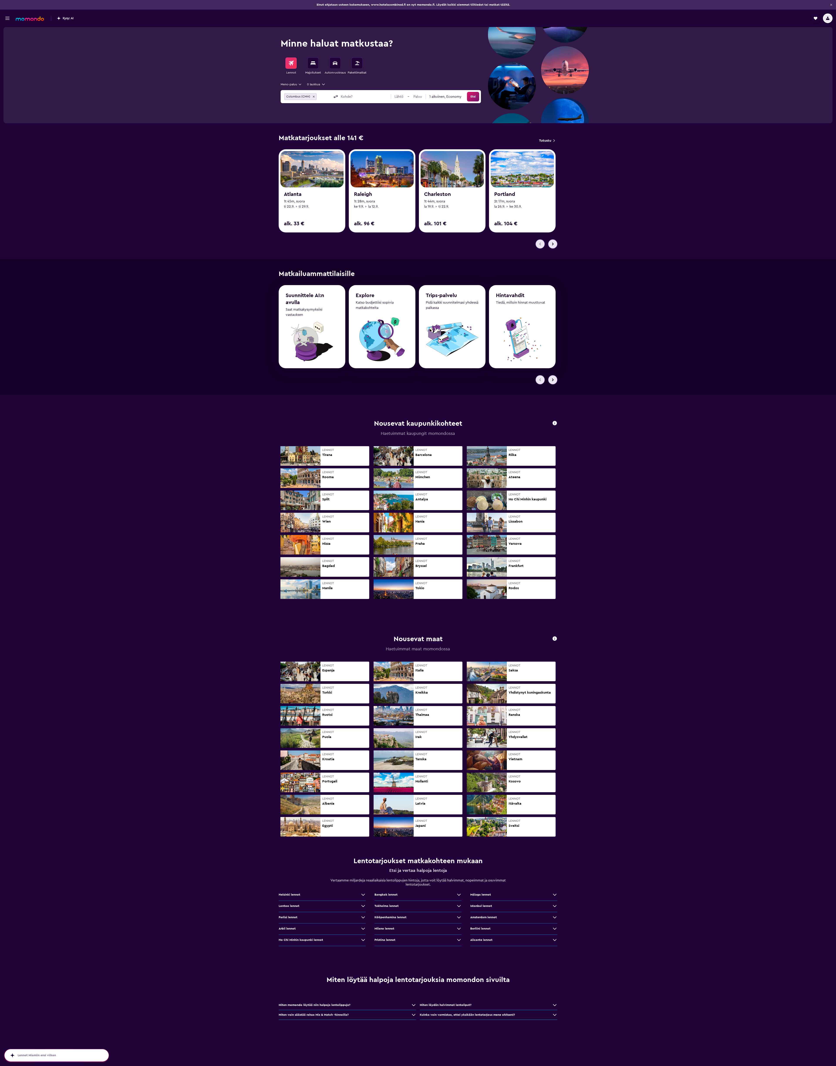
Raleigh (363, 194)
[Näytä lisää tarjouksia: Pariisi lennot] (363, 917)
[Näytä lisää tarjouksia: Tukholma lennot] (459, 906)
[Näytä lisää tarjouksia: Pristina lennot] (459, 940)
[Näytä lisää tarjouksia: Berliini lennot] (554, 928)
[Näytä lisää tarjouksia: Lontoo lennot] (363, 906)
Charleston (437, 194)
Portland (504, 194)
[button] (831, 5)
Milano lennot (384, 928)
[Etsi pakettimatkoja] (357, 63)
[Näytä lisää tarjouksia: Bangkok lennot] (459, 894)
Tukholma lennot (386, 906)
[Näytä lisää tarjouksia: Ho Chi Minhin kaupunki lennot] (363, 940)
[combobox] (291, 84)
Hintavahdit (510, 295)
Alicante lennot (481, 940)
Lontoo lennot (289, 906)
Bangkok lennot (386, 894)
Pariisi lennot (288, 917)
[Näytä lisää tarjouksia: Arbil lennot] (363, 928)
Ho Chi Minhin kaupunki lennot (301, 940)
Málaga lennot (480, 894)
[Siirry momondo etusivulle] (30, 19)
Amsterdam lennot (483, 917)
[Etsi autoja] (335, 63)
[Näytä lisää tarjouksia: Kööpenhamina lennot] (459, 917)
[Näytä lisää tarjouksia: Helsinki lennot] (363, 894)
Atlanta (293, 194)
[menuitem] (291, 66)
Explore (365, 295)
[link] (546, 140)
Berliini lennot (480, 928)
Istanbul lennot (481, 906)
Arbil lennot (287, 928)
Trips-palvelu (441, 295)
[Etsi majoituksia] (313, 63)
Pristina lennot (384, 940)
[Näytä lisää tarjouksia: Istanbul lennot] (554, 906)
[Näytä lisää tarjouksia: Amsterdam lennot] (554, 917)
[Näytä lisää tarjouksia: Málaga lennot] (554, 894)
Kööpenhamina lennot (390, 917)
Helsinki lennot (289, 894)
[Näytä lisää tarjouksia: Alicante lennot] (554, 940)
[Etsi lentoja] (291, 63)
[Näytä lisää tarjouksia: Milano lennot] (459, 928)
